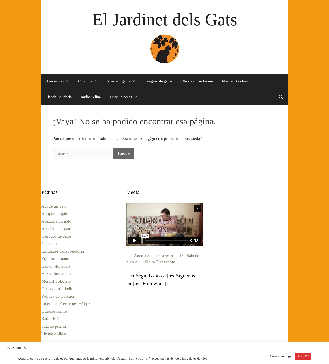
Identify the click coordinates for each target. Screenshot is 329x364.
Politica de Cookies (58, 296)
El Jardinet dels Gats (164, 19)
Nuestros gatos (118, 81)
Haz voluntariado (56, 273)
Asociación (55, 81)
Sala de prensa (53, 326)
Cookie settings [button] (280, 356)
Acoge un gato (54, 206)
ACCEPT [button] (303, 356)
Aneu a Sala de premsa (153, 255)
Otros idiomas (121, 97)
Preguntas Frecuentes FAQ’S (66, 303)
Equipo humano (55, 258)
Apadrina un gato (56, 221)
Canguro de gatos (158, 81)
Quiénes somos (54, 311)
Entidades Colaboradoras (62, 251)
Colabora (85, 81)
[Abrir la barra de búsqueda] (281, 97)
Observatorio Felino (197, 81)
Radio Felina (91, 97)
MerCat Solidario (235, 81)
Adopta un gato (54, 213)
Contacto (49, 243)
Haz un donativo (55, 266)
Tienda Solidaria (59, 97)
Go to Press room (160, 262)
